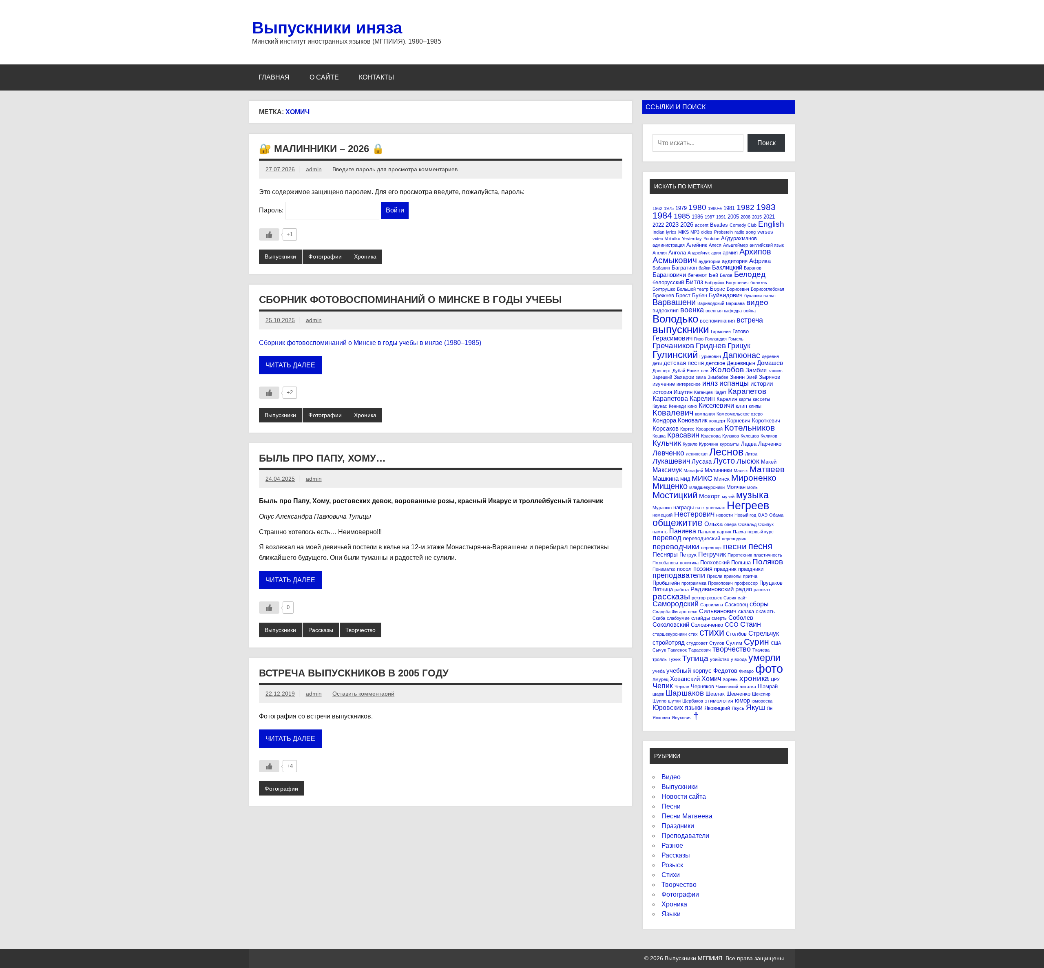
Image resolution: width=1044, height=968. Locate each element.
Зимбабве (718, 377)
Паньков (706, 531)
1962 (657, 208)
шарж (658, 694)
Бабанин (661, 267)
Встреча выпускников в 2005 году (354, 672)
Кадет (720, 392)
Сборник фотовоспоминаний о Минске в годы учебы (410, 299)
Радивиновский (712, 589)
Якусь (738, 708)
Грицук (739, 346)
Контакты (376, 77)
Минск (722, 479)
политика (689, 562)
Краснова (711, 435)
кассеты (761, 399)
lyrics (671, 232)
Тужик (674, 659)
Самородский (675, 604)
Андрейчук (699, 252)
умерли (764, 657)
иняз (710, 383)
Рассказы (320, 630)
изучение (663, 384)
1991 (721, 216)
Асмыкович (674, 260)
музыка (752, 495)
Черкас (682, 686)
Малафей (693, 470)
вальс (769, 295)
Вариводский (710, 303)
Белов (726, 275)
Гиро (698, 338)
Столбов (736, 634)
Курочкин (708, 444)
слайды (700, 618)
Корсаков (665, 428)
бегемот (697, 275)
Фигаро (746, 671)
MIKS (683, 232)
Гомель (735, 338)
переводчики (675, 546)
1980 (697, 207)
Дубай (678, 370)
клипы (755, 406)
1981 (729, 208)
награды (683, 507)
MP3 (694, 232)
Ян (769, 708)
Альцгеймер (735, 245)
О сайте (324, 77)
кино (692, 406)
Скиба (658, 618)
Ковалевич (672, 412)
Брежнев (663, 295)
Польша (741, 562)
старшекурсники (669, 634)
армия (730, 253)
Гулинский (675, 354)
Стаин (750, 624)
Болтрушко (663, 289)
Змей (751, 377)
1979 (681, 208)
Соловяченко (707, 625)
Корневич (738, 421)
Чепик (662, 686)
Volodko (672, 238)
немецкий (662, 515)
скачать (765, 611)
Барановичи (669, 274)
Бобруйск (714, 282)
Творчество (360, 630)
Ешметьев (697, 370)
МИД (685, 479)
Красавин (683, 435)
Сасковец (736, 604)
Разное (672, 845)
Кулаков (730, 435)
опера (730, 524)
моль (752, 487)
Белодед (749, 274)
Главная (274, 77)
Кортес (687, 429)
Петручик (712, 554)
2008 (745, 216)
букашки (753, 295)
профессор (746, 583)
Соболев (740, 617)
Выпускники (280, 256)
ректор (699, 597)
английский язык (767, 245)
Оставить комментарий (363, 693)
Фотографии (325, 256)
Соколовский (670, 624)
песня (760, 546)
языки (694, 707)
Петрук (688, 555)
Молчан (735, 487)
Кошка (659, 435)
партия (724, 531)
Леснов (726, 451)
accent (701, 225)
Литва (751, 453)
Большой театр (692, 289)
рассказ (762, 589)
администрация (668, 245)
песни (735, 546)
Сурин (756, 641)
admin (314, 169)
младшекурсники (707, 487)
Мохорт (709, 496)
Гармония (721, 331)
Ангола (677, 253)
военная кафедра (724, 310)
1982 (745, 207)
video (657, 238)
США (776, 643)
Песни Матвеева (686, 816)
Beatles (719, 225)
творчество (731, 649)
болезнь (758, 282)
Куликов (769, 435)
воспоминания (717, 321)
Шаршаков (685, 693)
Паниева (682, 531)
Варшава (735, 303)
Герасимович (672, 338)
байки (704, 267)
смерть (719, 618)
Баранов (752, 267)
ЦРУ (775, 679)
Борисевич (738, 289)
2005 (733, 217)
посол (684, 569)
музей (728, 496)
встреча (750, 320)
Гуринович (710, 356)
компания (705, 413)
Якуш (755, 707)
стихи (711, 632)
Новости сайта (683, 796)
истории (761, 383)
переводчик (734, 538)
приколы (732, 576)
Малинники (718, 470)
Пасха (739, 531)
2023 (672, 224)
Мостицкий (674, 495)
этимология (719, 701)
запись (775, 370)
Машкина (665, 478)
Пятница (662, 589)
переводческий (701, 538)
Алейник (696, 245)
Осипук (766, 524)
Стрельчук (763, 633)
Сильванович (718, 611)
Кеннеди (677, 406)
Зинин (737, 377)
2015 (757, 216)
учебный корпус (689, 670)
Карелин (702, 398)
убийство (719, 659)
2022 (658, 225)
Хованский (685, 678)
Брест (683, 295)
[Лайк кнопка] (269, 234)
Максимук (667, 469)
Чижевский (727, 686)
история (662, 392)
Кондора (664, 420)
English (771, 224)
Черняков (702, 686)
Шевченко (738, 694)
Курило (690, 444)
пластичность (768, 555)
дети (657, 363)
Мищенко (670, 486)
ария (716, 252)
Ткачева (761, 650)
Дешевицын (741, 363)
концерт (717, 420)
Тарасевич (699, 650)
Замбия (756, 370)
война (749, 310)
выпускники (680, 329)
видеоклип (665, 310)
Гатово (740, 331)
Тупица (695, 658)
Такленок (677, 650)
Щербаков (692, 700)
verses (765, 232)
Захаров (684, 377)
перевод (666, 538)
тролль (659, 659)
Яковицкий (717, 708)
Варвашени (674, 302)
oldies (706, 232)
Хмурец (660, 679)
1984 (662, 215)
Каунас (659, 406)
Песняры (665, 554)
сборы (759, 604)
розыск (714, 597)
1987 (709, 216)
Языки (671, 914)
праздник (725, 569)
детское (715, 363)
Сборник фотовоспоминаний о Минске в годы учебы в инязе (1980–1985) (370, 342)
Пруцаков (771, 583)
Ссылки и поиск (676, 107)
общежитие (677, 522)
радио (743, 589)
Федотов (725, 670)
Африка (760, 260)
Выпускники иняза (327, 28)
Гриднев (711, 345)
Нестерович (694, 514)
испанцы (734, 383)
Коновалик (693, 420)
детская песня (684, 362)
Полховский (715, 562)
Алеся (715, 245)
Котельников (749, 427)
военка (692, 310)
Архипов (755, 251)
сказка (746, 611)
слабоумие (678, 618)
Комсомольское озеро (740, 413)
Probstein (723, 232)
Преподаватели (685, 835)
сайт (742, 597)
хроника (754, 678)
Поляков (767, 561)
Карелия (727, 399)
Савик (729, 597)
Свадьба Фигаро (669, 611)
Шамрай (768, 686)
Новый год (745, 515)
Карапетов (747, 391)
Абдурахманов (739, 238)
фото (769, 668)
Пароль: (272, 210)
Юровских (667, 707)
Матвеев (767, 469)
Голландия (716, 338)
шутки (674, 700)
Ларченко (769, 444)
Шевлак (715, 694)
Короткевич (766, 421)
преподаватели (678, 575)
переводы (711, 547)
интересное (689, 384)
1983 (766, 207)
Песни (671, 806)
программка (693, 583)
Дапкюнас (741, 355)
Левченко (668, 453)
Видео (671, 777)
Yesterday (692, 238)
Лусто (724, 460)
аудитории (709, 261)
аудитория (735, 261)
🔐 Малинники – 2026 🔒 (321, 148)
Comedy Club (743, 225)
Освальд (747, 524)
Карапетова (670, 398)
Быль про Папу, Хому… (322, 458)
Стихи (670, 874)
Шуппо (659, 700)
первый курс (761, 531)
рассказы (671, 596)
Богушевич (737, 282)
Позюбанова (665, 562)
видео (757, 302)
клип (741, 406)
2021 (769, 217)
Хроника (365, 256)
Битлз (694, 281)
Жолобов (727, 369)
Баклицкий (727, 267)
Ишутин (683, 392)
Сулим (734, 643)
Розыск (672, 865)
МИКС (702, 478)
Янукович (682, 717)
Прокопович (720, 583)
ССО (732, 624)
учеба (658, 671)
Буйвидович (726, 295)
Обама (776, 515)
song (751, 232)
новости (724, 515)
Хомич (711, 678)
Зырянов (769, 377)
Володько (675, 319)
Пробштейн (666, 583)
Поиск (766, 142)
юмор (742, 700)
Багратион (684, 268)
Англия (659, 252)
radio (739, 232)
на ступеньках (710, 507)
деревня (770, 356)
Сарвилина (711, 604)
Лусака (702, 461)
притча (750, 576)
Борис (717, 289)
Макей (768, 462)
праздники (750, 569)
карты (745, 399)
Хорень (730, 679)
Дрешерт (661, 370)
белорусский (668, 282)
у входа (739, 659)
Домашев (770, 362)
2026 (686, 224)
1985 (682, 216)
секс (692, 611)
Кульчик (666, 443)
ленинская (697, 453)
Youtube (711, 238)
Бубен (699, 295)
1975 (669, 208)
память (660, 531)
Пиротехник (740, 555)
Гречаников (673, 345)
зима (701, 377)
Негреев (748, 505)
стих (693, 634)
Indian (658, 232)
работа (682, 589)
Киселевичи (716, 405)
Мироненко (753, 477)
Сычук (659, 650)
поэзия (702, 568)
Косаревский (709, 429)
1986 (697, 217)
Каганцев (703, 392)
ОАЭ (763, 515)
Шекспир (761, 694)
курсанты (729, 444)
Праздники (677, 825)
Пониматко (663, 569)
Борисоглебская (767, 289)
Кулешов (750, 435)
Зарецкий (662, 377)
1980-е (715, 208)
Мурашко (662, 507)
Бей (713, 275)
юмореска (762, 700)
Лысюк (748, 461)
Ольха (713, 523)
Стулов (716, 643)
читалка (748, 686)
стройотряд (668, 642)
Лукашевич (671, 461)
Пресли (714, 576)
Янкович (661, 717)
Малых (741, 470)
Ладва (748, 444)
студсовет (697, 643)
